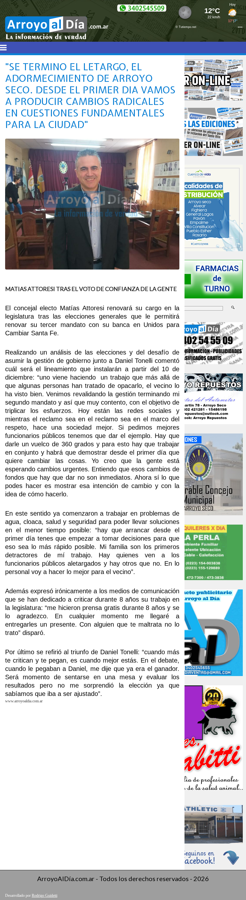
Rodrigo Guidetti (44, 895)
